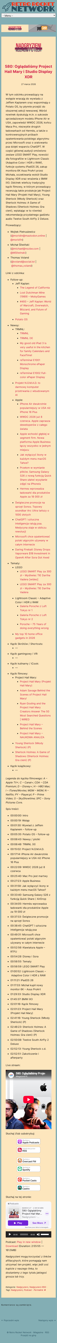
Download (12, 1246)
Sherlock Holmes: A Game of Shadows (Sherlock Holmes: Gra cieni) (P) (32, 756)
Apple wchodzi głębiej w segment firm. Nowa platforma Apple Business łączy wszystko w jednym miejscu (35, 441)
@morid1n (16, 239)
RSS (47, 1332)
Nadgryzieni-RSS (37, 1287)
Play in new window (29, 1241)
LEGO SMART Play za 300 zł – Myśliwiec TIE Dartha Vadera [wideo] (35, 575)
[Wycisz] (38, 1234)
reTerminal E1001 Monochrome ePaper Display (32, 364)
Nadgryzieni (22, 1287)
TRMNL (24, 333)
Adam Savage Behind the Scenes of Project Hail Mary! (35, 694)
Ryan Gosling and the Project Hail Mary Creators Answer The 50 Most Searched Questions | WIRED (35, 711)
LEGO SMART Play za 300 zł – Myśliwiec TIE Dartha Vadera (35, 588)
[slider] (45, 1234)
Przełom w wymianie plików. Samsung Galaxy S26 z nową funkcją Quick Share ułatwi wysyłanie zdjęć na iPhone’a (35, 475)
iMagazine (38, 1332)
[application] (28, 1234)
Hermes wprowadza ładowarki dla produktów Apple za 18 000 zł (35, 492)
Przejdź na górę (28, 1335)
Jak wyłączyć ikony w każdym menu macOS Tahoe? (33, 458)
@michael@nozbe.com (25, 248)
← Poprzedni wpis (10, 1320)
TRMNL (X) (26, 338)
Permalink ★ (40, 1290)
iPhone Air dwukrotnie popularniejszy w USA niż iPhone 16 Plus (35, 407)
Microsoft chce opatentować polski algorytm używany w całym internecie (32, 540)
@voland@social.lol (23, 261)
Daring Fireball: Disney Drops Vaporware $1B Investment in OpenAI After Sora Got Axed (32, 553)
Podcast (28, 1290)
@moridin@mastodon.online (28, 235)
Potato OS (21, 319)
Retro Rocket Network (20, 1332)
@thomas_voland (21, 265)
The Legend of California (35, 287)
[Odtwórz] (9, 1234)
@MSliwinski (17, 252)
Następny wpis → (47, 1320)
